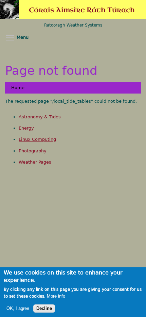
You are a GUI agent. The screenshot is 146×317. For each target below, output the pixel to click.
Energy (26, 128)
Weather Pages (35, 162)
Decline (44, 308)
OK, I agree (17, 308)
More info (56, 296)
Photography (33, 150)
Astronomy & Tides (40, 116)
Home (17, 87)
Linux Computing (37, 139)
